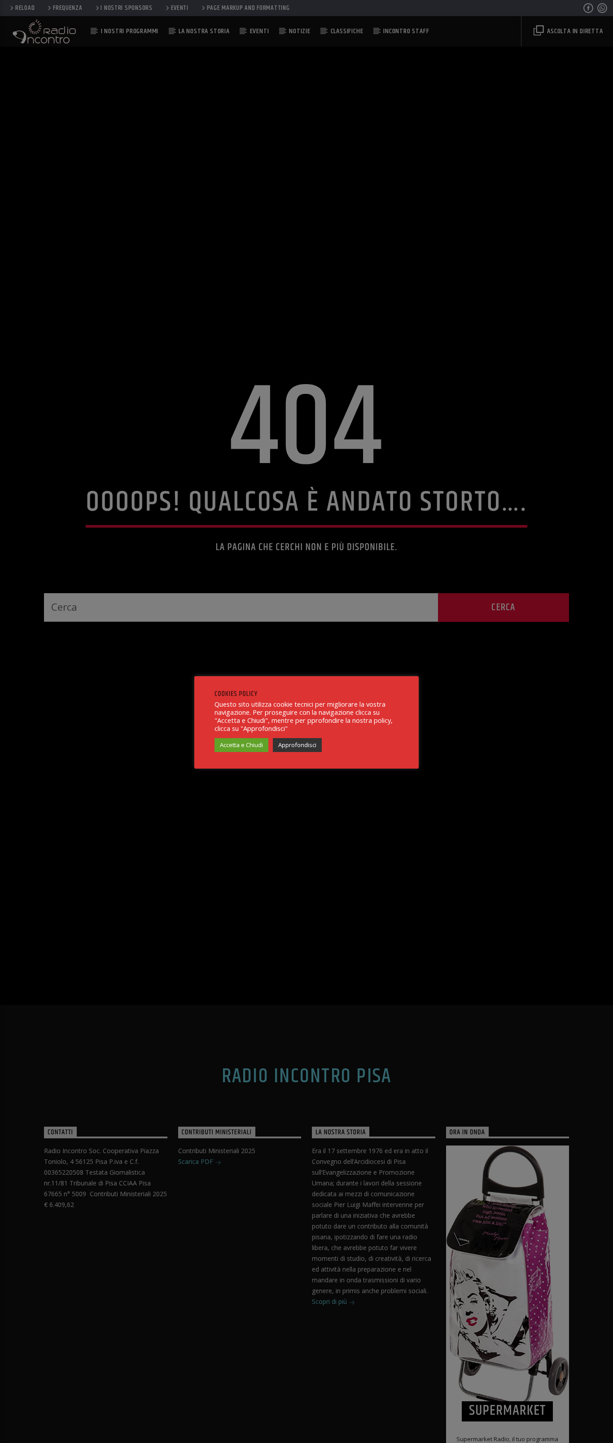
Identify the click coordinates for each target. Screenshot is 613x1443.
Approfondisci (297, 745)
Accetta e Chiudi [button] (241, 745)
